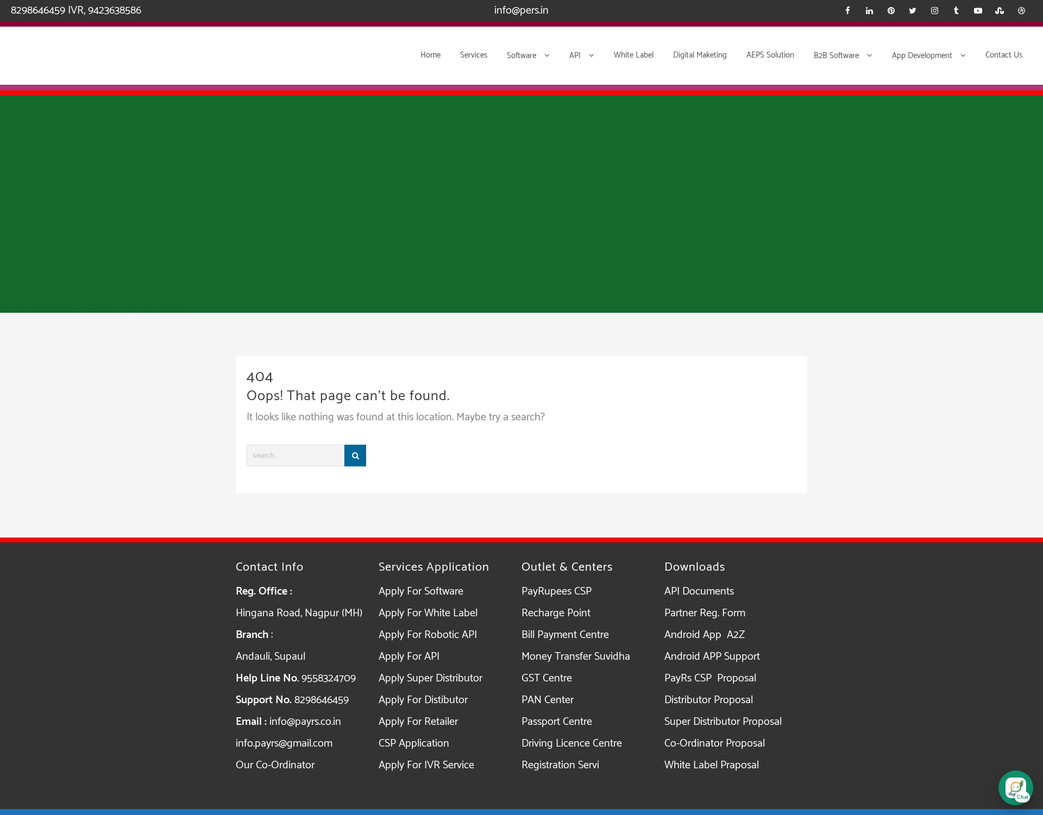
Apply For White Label (428, 613)
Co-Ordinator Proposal (714, 744)
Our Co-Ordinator (275, 765)
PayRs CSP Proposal (710, 678)
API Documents (699, 592)
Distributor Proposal (708, 700)
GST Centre (547, 678)
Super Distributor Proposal (723, 722)
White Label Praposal (711, 765)
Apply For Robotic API (428, 635)
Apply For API (409, 657)
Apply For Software (421, 592)
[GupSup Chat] (1015, 787)
